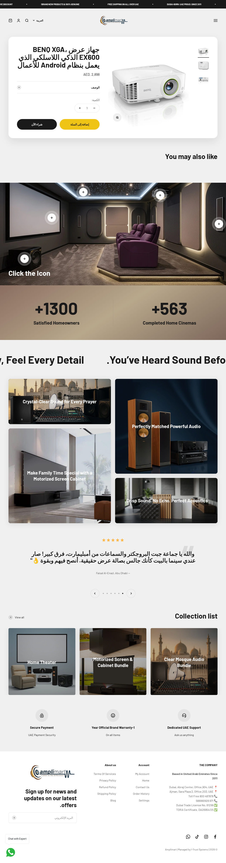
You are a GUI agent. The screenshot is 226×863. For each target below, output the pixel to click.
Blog (113, 800)
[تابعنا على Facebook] (215, 836)
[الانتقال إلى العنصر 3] (203, 80)
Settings (144, 800)
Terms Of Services (105, 773)
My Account (142, 773)
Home (145, 780)
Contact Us (142, 787)
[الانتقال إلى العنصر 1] (203, 51)
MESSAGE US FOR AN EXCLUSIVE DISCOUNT (37, 4)
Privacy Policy (107, 780)
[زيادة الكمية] (80, 108)
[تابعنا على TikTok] (197, 836)
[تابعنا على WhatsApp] (188, 836)
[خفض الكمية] (94, 108)
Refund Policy (107, 787)
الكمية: (95, 100)
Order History (141, 793)
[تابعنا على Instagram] (206, 836)
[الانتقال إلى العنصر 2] (203, 65)
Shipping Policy (106, 793)
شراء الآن (36, 124)
